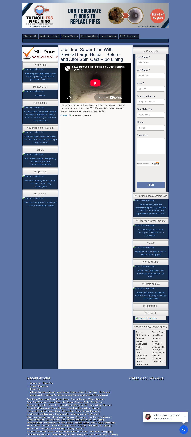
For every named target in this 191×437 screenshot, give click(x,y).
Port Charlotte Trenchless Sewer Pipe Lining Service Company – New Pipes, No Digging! (68, 425)
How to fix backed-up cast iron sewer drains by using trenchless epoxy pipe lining (150, 295)
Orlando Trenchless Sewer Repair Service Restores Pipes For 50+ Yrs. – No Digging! (70, 392)
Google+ (64, 115)
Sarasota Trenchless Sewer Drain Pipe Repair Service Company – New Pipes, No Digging (69, 431)
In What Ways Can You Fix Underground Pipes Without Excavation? (151, 232)
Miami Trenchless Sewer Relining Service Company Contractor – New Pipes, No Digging (68, 417)
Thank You (35, 389)
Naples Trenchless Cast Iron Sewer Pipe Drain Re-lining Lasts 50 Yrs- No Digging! (65, 419)
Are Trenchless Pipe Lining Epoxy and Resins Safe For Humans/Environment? (40, 161)
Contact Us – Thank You (41, 383)
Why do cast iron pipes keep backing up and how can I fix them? (150, 273)
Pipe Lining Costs (89, 36)
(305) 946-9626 (152, 378)
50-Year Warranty (70, 36)
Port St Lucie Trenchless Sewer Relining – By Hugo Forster (55, 428)
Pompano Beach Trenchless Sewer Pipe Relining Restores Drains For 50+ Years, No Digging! (71, 422)
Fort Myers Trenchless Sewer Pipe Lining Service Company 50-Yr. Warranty (62, 414)
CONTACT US (30, 36)
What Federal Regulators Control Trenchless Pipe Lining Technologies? (40, 183)
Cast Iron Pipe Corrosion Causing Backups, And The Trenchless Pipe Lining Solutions (40, 139)
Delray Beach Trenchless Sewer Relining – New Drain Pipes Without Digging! (63, 408)
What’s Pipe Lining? (49, 36)
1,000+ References (129, 36)
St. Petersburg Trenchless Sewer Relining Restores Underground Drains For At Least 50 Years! (72, 434)
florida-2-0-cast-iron (39, 386)
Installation (40, 95)
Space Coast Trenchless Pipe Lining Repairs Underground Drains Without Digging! (69, 395)
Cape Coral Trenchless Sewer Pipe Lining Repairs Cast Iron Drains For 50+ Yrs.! (65, 402)
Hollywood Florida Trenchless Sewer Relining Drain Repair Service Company (63, 411)
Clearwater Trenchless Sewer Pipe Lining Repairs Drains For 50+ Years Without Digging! (68, 405)
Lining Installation (109, 36)
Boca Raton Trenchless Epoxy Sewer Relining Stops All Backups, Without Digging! (65, 399)
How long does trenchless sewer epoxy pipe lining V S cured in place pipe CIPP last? (40, 76)
